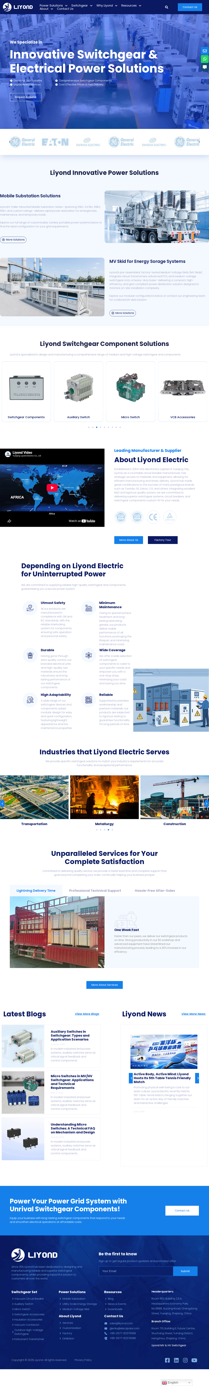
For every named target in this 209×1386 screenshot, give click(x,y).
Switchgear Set (24, 1292)
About (44, 8)
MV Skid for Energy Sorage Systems (147, 261)
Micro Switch (78, 417)
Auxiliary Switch (26, 417)
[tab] (36, 890)
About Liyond (70, 1316)
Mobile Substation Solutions (30, 196)
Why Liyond (104, 5)
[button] (190, 7)
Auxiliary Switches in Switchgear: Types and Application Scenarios (70, 1035)
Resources (129, 5)
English (172, 1382)
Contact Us (65, 8)
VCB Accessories (130, 417)
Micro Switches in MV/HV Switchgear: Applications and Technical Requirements (72, 1082)
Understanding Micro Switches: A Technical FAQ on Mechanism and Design (73, 1128)
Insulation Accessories (182, 417)
